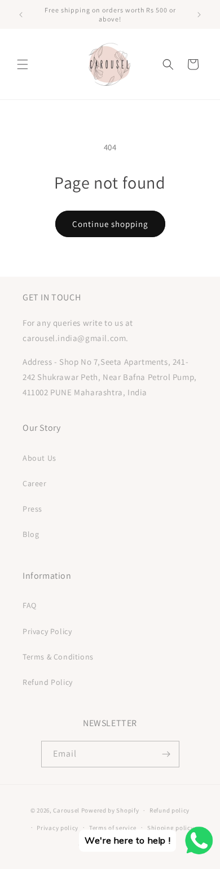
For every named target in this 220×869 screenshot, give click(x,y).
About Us (39, 458)
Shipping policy (170, 828)
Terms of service (113, 828)
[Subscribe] (166, 754)
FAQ (30, 605)
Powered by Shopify (110, 810)
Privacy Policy (47, 631)
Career (35, 483)
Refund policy (169, 810)
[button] (22, 64)
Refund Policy (48, 682)
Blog (31, 534)
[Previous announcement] (20, 14)
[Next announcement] (199, 14)
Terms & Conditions (58, 657)
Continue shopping (110, 224)
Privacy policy (57, 828)
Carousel (66, 810)
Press (32, 509)
